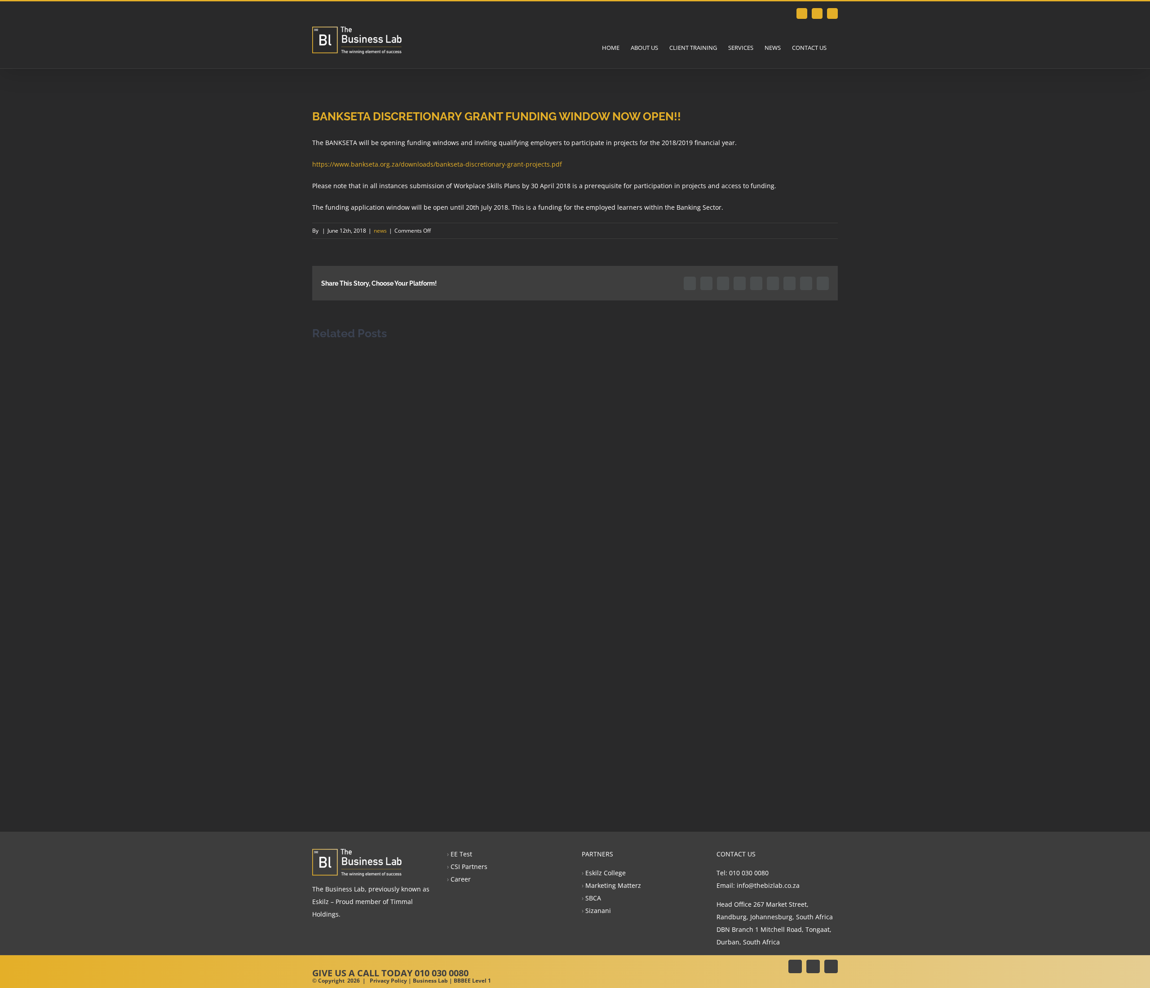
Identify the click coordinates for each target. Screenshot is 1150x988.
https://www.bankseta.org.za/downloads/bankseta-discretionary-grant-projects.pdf (437, 164)
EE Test (461, 854)
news (380, 230)
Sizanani (598, 910)
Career (461, 879)
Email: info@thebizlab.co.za (758, 885)
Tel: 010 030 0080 (743, 873)
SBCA (593, 898)
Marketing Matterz (613, 885)
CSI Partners (469, 866)
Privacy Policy (388, 980)
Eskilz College (605, 873)
